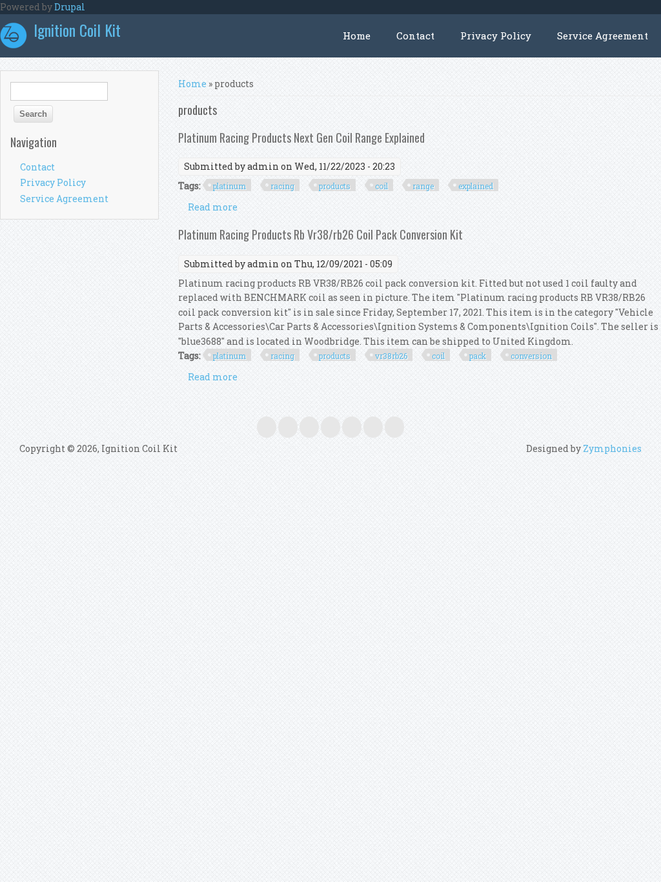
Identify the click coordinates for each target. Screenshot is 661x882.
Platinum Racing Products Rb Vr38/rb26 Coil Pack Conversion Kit (320, 234)
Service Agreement (602, 35)
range (423, 186)
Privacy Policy (495, 35)
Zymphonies (612, 448)
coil (381, 186)
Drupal (69, 7)
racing (282, 186)
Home (357, 35)
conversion (531, 356)
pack (477, 356)
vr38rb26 (391, 356)
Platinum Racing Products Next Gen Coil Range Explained (301, 137)
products (335, 186)
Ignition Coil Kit (77, 30)
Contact (415, 35)
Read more (213, 207)
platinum (229, 186)
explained (475, 186)
